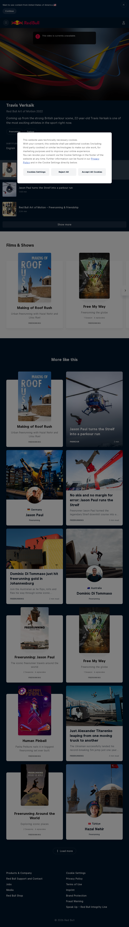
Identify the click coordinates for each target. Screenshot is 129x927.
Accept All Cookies (92, 172)
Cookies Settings (36, 172)
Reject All (64, 172)
